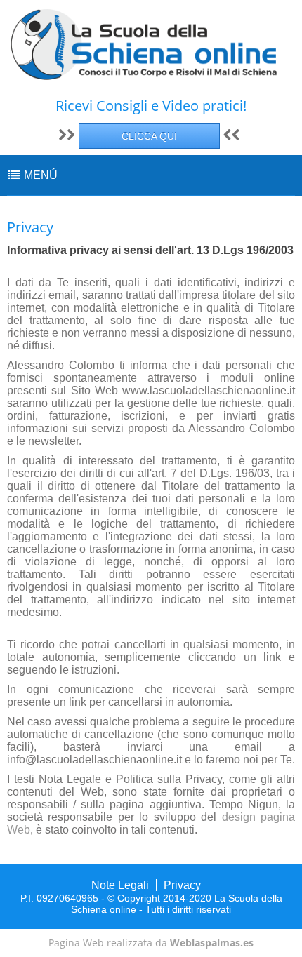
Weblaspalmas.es (212, 942)
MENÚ (39, 175)
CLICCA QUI (149, 136)
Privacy (182, 885)
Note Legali (120, 885)
